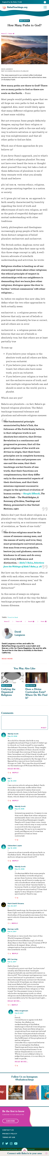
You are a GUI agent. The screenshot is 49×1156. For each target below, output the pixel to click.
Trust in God (12, 617)
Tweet (10, 33)
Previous (2, 1092)
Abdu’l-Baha (26, 562)
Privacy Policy (9, 1133)
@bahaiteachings (24, 1079)
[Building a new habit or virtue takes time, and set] (16, 1092)
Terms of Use (8, 1137)
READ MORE (7, 658)
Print (42, 621)
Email (30, 621)
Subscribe (10, 1121)
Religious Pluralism (20, 71)
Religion (24, 21)
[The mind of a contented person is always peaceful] (33, 1092)
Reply (15, 772)
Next (47, 1092)
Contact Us (8, 1130)
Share (3, 33)
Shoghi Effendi (31, 493)
